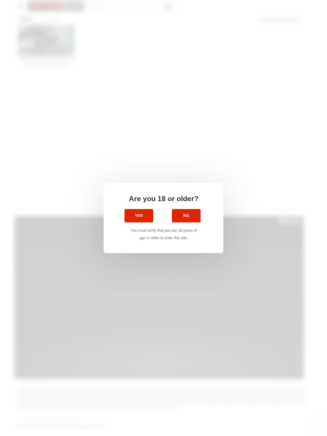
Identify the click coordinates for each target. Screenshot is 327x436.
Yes (139, 216)
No (186, 216)
